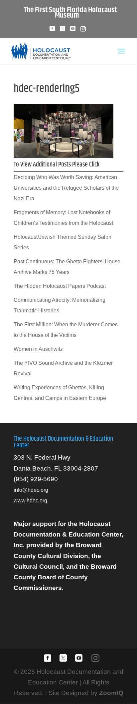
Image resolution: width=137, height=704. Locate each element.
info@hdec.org (31, 490)
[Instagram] (83, 30)
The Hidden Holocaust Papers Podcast (60, 286)
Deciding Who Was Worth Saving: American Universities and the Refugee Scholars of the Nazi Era (66, 188)
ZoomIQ (111, 692)
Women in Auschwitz (38, 349)
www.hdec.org (30, 500)
